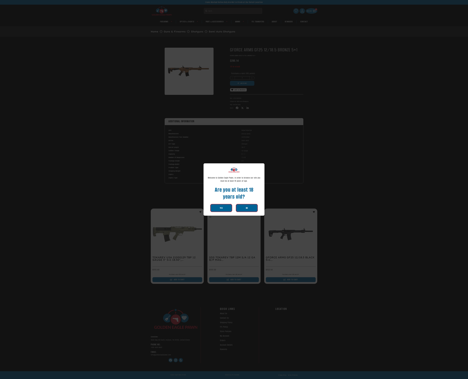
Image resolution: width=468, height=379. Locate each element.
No (247, 208)
